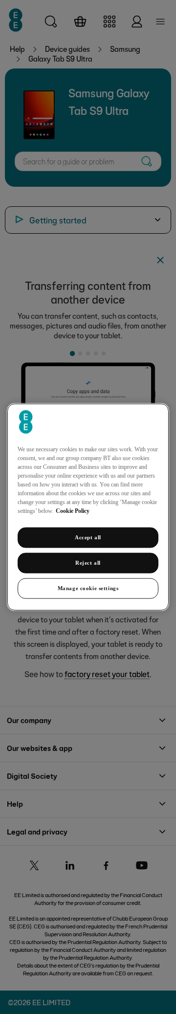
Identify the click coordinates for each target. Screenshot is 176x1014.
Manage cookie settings (88, 588)
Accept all (88, 537)
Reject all (88, 563)
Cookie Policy (72, 510)
